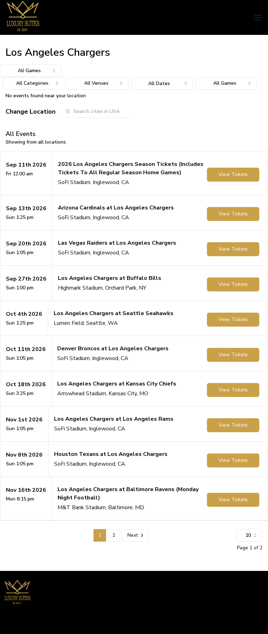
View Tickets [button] (233, 174)
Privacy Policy (249, 622)
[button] (134, 173)
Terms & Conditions (207, 622)
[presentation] (162, 83)
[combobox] (30, 70)
